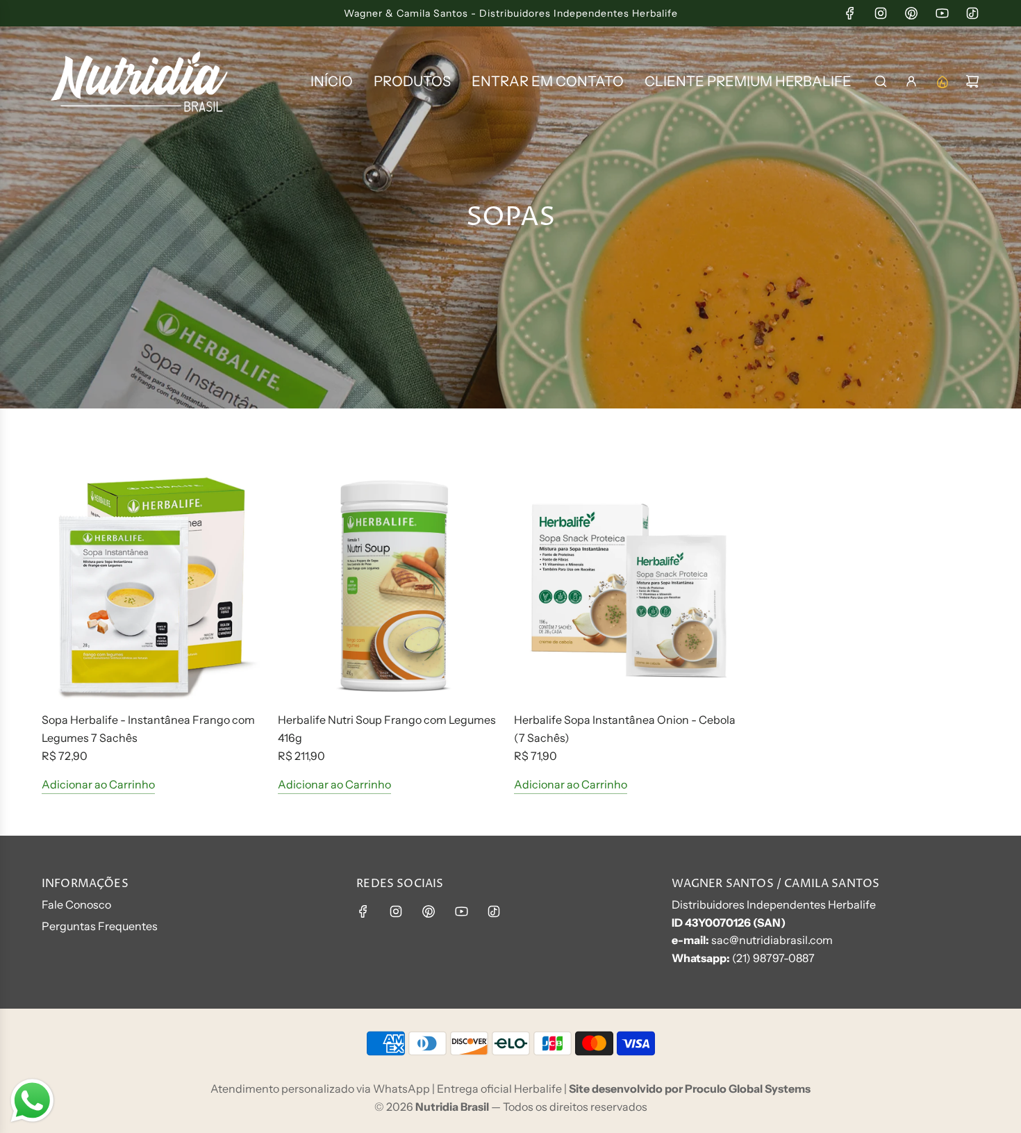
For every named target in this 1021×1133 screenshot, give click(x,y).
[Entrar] (911, 81)
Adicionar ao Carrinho (98, 784)
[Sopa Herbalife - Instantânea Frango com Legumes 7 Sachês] (156, 585)
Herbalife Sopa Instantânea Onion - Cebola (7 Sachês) (625, 729)
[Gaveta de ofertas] (942, 81)
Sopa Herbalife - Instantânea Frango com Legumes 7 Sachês (148, 729)
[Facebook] (850, 13)
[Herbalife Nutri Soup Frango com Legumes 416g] (392, 585)
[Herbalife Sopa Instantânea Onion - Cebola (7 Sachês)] (628, 585)
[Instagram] (880, 13)
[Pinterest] (911, 13)
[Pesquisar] (880, 81)
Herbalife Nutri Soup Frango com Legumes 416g (387, 729)
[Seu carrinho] (972, 81)
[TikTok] (972, 13)
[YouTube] (942, 13)
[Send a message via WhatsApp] (32, 1100)
